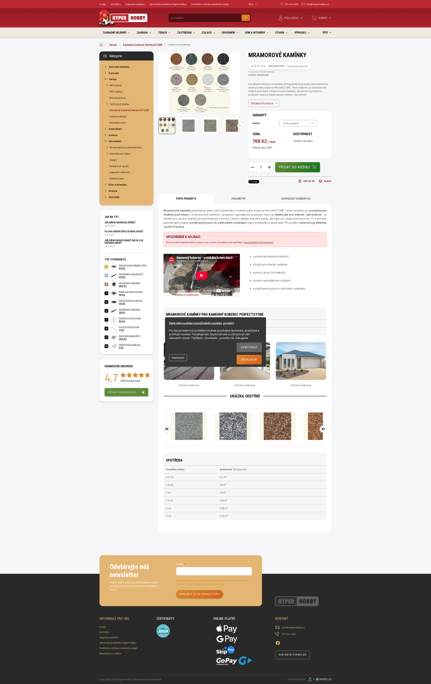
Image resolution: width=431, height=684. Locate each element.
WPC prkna (115, 85)
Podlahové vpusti (119, 166)
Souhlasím (249, 359)
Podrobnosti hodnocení (297, 66)
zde (222, 584)
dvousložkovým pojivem (258, 242)
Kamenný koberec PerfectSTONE (129, 110)
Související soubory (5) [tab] (295, 198)
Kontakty (116, 4)
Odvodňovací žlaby (119, 153)
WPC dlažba (116, 91)
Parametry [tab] (238, 198)
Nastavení (178, 358)
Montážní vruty (117, 122)
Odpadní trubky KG (119, 172)
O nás (103, 4)
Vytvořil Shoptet (297, 679)
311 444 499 (288, 634)
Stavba (113, 190)
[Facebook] (277, 642)
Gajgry (113, 159)
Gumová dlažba (117, 116)
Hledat (246, 17)
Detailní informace (262, 103)
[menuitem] (116, 32)
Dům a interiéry (118, 184)
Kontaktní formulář (292, 654)
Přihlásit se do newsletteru (200, 594)
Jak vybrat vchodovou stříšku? (120, 222)
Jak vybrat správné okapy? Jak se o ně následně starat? (124, 241)
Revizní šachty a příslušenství (125, 147)
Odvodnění (115, 141)
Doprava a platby (135, 4)
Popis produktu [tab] (186, 198)
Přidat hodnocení (122, 392)
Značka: (258, 74)
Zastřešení (115, 128)
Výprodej (114, 197)
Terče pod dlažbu (119, 104)
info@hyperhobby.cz (293, 627)
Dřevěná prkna (117, 97)
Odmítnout (249, 347)
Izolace (113, 135)
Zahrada (114, 73)
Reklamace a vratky (110, 653)
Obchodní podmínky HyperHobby (168, 4)
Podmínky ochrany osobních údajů (210, 4)
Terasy (113, 79)
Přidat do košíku (294, 167)
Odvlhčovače (116, 178)
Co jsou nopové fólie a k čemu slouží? (124, 231)
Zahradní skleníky (119, 66)
